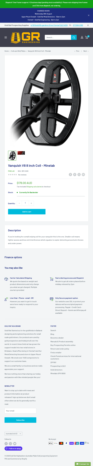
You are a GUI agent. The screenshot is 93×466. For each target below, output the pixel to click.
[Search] (74, 37)
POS (6, 459)
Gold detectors (56, 370)
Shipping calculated (34, 187)
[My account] (82, 37)
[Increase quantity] (31, 203)
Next (85, 51)
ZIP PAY (53, 362)
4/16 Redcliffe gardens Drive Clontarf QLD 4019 (49, 25)
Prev (77, 51)
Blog (52, 334)
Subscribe (20, 420)
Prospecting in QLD (58, 366)
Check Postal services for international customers (65, 357)
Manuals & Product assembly (61, 341)
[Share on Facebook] (70, 174)
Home (7, 51)
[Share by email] (83, 174)
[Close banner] (89, 15)
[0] (86, 37)
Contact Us (83, 464)
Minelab (11, 171)
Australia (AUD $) (11, 434)
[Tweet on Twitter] (79, 174)
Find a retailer (55, 352)
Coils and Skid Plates (18, 51)
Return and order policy (59, 349)
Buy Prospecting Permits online (63, 345)
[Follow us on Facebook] (6, 443)
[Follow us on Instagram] (10, 443)
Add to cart (26, 212)
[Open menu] (6, 37)
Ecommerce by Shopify (19, 459)
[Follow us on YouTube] (14, 443)
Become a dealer (57, 338)
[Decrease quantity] (19, 203)
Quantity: (11, 203)
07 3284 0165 (78, 25)
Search (53, 330)
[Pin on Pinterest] (74, 174)
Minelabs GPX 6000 (57, 373)
